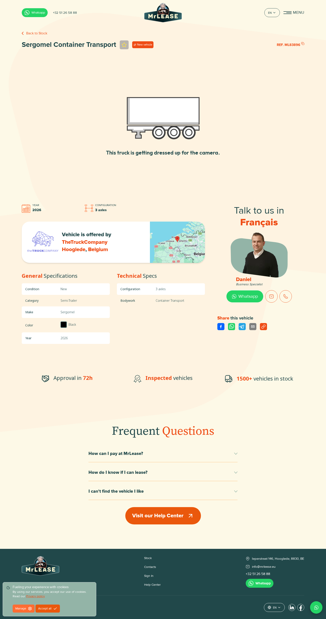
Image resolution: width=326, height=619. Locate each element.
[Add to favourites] (124, 44)
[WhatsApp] (316, 607)
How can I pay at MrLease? (115, 453)
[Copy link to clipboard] (263, 326)
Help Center (152, 585)
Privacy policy (35, 596)
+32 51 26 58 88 (65, 13)
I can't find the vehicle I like (116, 491)
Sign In (148, 576)
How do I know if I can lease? (117, 472)
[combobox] (272, 12)
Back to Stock (36, 33)
